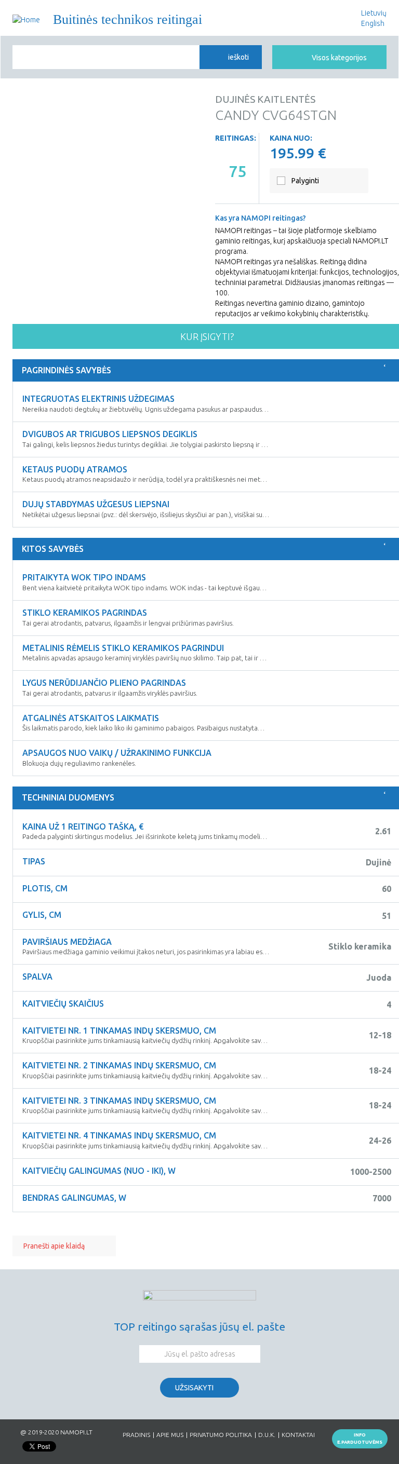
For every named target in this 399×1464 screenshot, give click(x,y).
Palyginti (305, 181)
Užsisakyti (194, 1388)
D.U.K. (266, 1435)
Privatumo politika (221, 1435)
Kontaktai (298, 1435)
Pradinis (136, 1435)
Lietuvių (374, 13)
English (372, 23)
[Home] (26, 19)
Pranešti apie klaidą (54, 1246)
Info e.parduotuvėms (359, 1438)
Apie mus (169, 1435)
